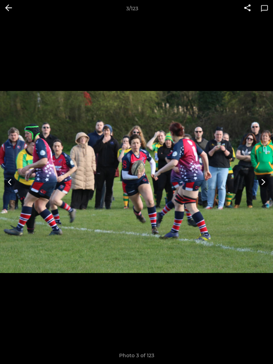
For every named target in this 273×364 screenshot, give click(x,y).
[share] (247, 9)
